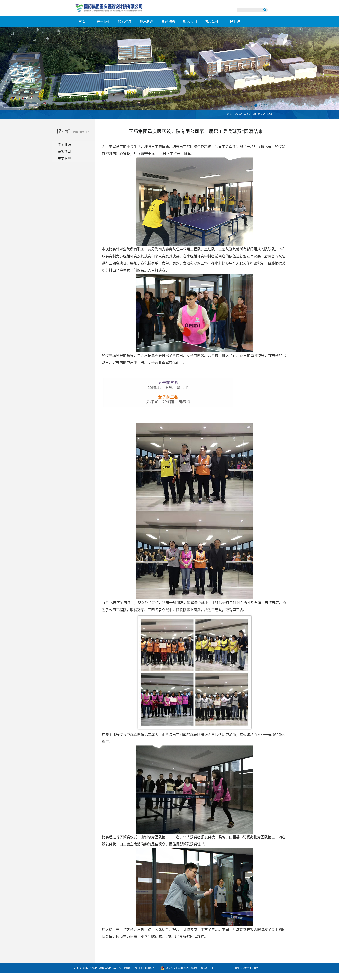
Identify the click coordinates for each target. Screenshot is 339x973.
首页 (82, 22)
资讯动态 (267, 114)
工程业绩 (256, 114)
